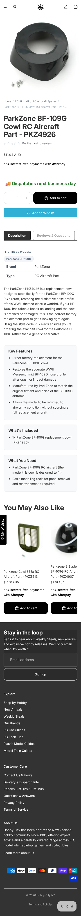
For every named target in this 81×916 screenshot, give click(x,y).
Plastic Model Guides (19, 744)
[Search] (15, 7)
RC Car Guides (14, 730)
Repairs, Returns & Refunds (24, 789)
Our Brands (12, 723)
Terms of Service (16, 809)
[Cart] (76, 7)
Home (7, 101)
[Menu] (5, 7)
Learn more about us (19, 853)
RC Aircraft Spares (44, 101)
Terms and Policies (41, 904)
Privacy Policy (14, 803)
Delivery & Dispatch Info (21, 782)
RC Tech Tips (13, 737)
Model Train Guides (18, 750)
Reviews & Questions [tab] (53, 235)
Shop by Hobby (15, 703)
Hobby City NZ (45, 895)
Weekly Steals (14, 716)
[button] (40, 212)
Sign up (40, 674)
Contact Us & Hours (18, 775)
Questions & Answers (19, 796)
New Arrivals (13, 709)
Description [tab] (17, 235)
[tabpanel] (40, 370)
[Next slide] (69, 566)
